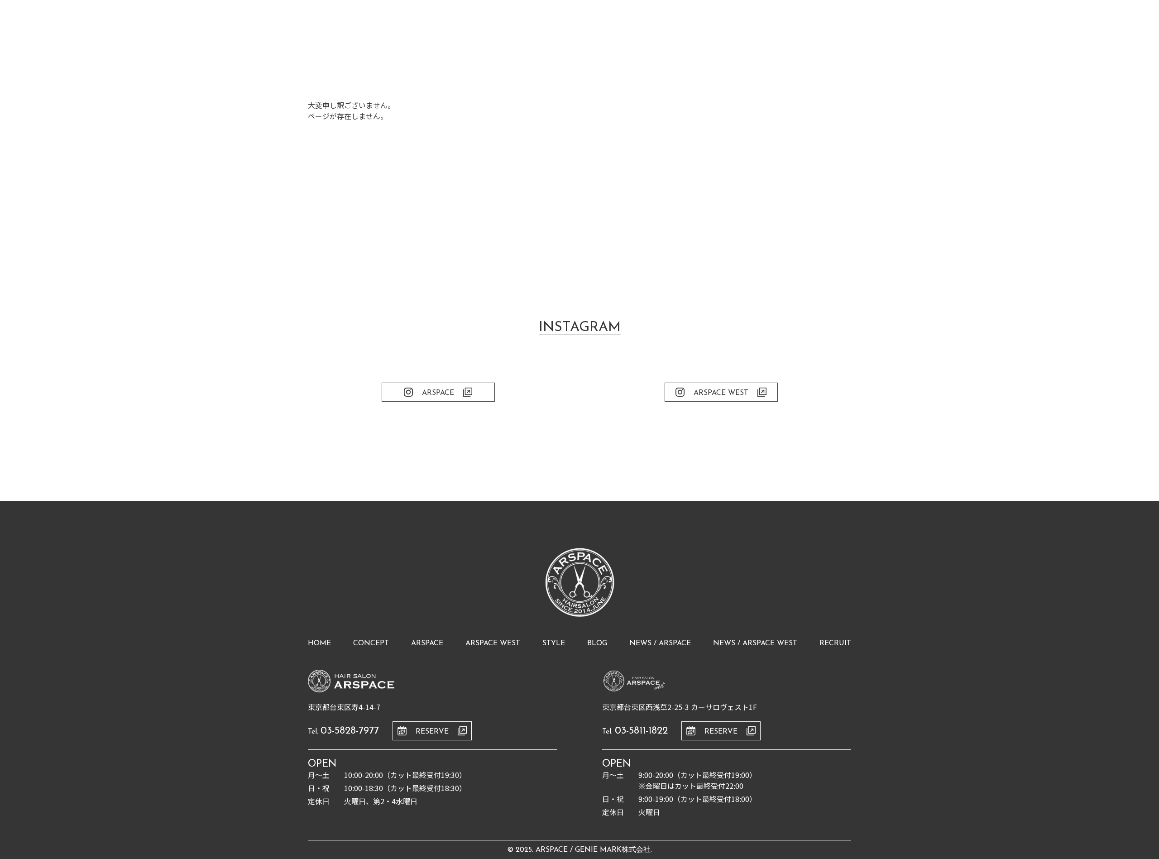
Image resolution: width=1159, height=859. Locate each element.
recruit (835, 643)
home (319, 643)
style (553, 643)
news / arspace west (755, 643)
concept (371, 643)
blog (597, 643)
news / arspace (660, 643)
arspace (427, 643)
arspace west (492, 643)
